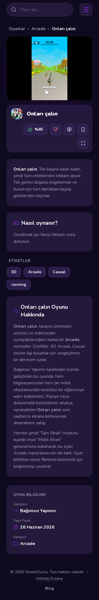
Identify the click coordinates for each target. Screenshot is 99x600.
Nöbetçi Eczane (49, 578)
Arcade (38, 28)
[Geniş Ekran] (69, 129)
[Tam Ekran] (83, 143)
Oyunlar (17, 28)
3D (13, 272)
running (18, 284)
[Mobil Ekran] (83, 129)
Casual (59, 272)
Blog (49, 588)
